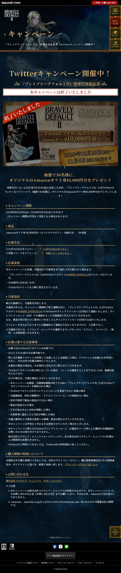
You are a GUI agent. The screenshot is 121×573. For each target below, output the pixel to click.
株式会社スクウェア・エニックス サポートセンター (34, 480)
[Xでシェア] (60, 548)
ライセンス (99, 563)
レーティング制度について (27, 563)
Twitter (115, 33)
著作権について (47, 563)
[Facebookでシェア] (55, 548)
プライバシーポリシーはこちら (81, 464)
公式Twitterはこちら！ (56, 249)
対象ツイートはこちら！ (59, 253)
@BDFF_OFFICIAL (77, 274)
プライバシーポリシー (66, 563)
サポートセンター (85, 563)
